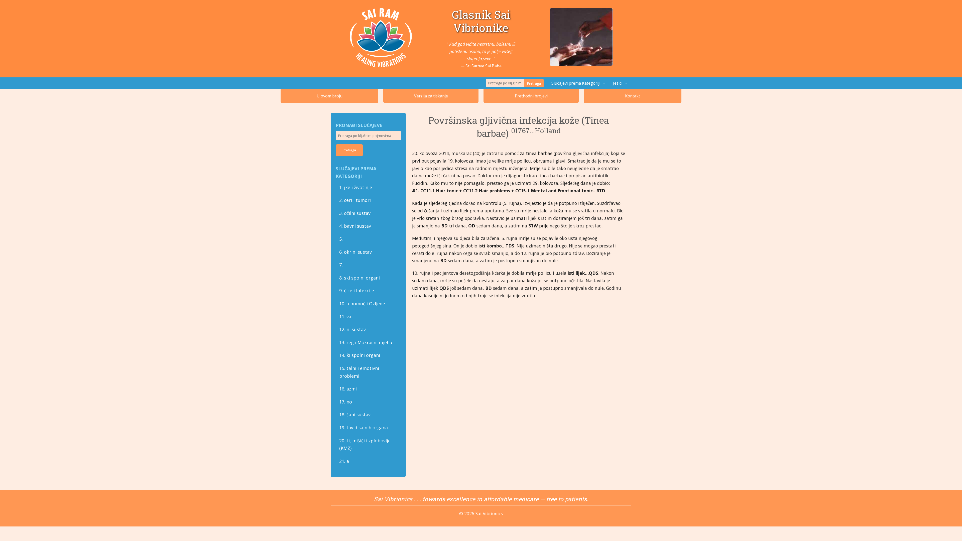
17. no (345, 402)
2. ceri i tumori (355, 200)
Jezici (617, 83)
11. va (345, 317)
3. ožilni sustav (355, 213)
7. (341, 265)
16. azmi (348, 389)
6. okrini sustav (355, 252)
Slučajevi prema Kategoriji (575, 83)
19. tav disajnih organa (363, 428)
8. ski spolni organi (359, 278)
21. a (344, 461)
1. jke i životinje (355, 187)
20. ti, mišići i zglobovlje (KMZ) (365, 444)
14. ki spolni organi (359, 355)
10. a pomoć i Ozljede (362, 304)
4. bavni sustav (355, 226)
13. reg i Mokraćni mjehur (366, 342)
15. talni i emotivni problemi (359, 372)
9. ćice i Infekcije (356, 291)
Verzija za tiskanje (431, 96)
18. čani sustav (355, 415)
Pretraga (534, 83)
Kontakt (632, 96)
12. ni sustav (352, 329)
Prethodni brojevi (531, 96)
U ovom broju (329, 96)
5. (341, 239)
